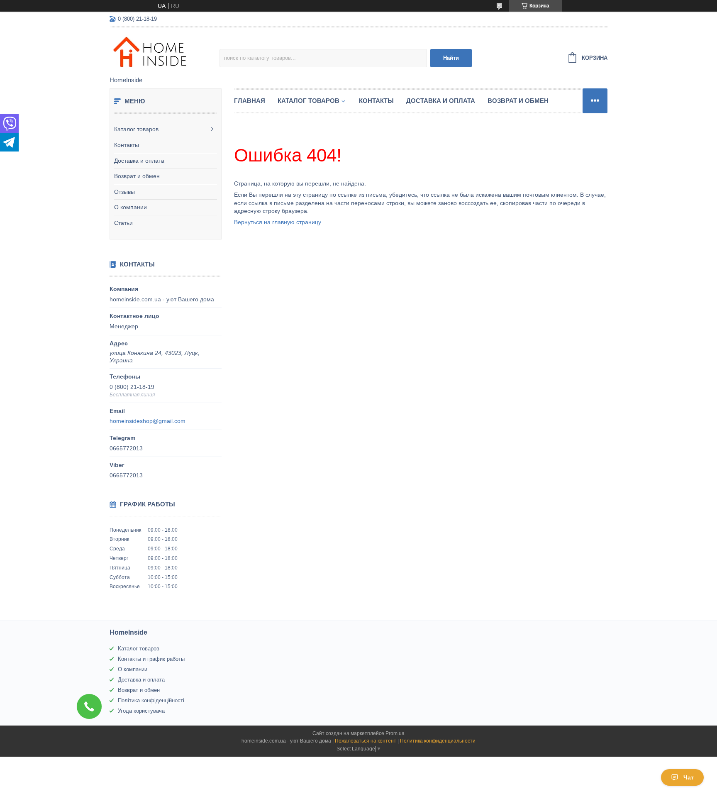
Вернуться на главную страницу (277, 222)
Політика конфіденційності (151, 700)
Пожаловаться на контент (365, 741)
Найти (451, 58)
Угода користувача (141, 711)
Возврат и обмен (137, 176)
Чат (688, 777)
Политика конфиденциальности (438, 741)
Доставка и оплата (139, 160)
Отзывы (124, 191)
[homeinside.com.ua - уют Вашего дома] (164, 52)
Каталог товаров (136, 129)
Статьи (123, 223)
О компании (130, 207)
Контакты (126, 145)
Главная (249, 101)
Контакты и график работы (151, 659)
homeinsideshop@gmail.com (147, 421)
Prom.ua (395, 733)
